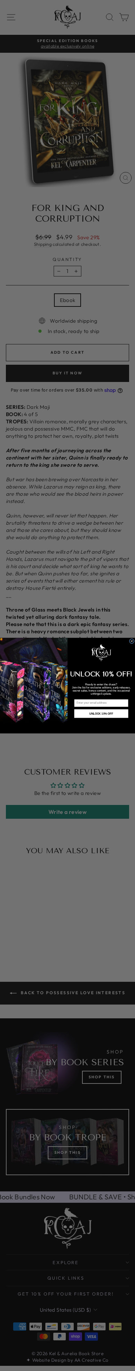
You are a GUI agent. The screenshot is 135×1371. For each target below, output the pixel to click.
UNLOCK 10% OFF (101, 713)
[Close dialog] (131, 641)
